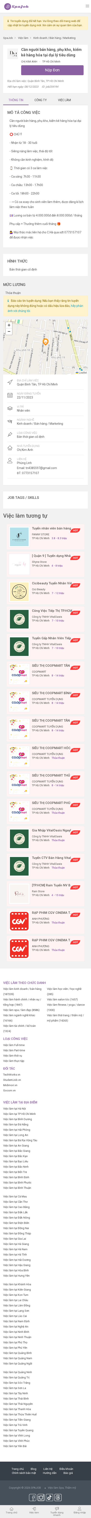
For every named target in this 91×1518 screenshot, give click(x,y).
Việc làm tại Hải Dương (17, 1259)
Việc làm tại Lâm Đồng (16, 1305)
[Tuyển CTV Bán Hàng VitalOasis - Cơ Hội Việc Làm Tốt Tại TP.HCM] (19, 866)
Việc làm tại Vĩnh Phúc (16, 1440)
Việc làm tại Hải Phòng (16, 1129)
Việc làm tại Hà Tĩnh (15, 1254)
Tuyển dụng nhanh (56, 1513)
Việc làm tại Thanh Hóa (17, 1409)
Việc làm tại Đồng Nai (16, 1228)
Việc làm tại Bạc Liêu (15, 1161)
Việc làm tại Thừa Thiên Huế (20, 1414)
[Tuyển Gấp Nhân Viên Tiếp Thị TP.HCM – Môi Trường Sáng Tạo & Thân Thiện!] (19, 646)
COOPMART (39, 671)
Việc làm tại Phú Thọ (15, 1342)
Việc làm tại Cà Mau (15, 1196)
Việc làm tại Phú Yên (15, 1347)
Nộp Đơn (52, 70)
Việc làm (34, 1512)
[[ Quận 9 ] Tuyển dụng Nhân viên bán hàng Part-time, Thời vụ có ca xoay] (19, 564)
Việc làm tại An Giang (16, 1145)
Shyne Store (39, 561)
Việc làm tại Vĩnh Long (16, 1435)
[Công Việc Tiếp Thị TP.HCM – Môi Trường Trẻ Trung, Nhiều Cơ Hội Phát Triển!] (19, 618)
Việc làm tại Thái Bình (16, 1398)
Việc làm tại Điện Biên (16, 1222)
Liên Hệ (47, 1468)
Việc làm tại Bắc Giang (16, 1150)
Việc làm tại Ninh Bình (16, 1331)
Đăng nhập (80, 1512)
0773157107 (30, 473)
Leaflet (82, 372)
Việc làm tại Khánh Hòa (17, 1284)
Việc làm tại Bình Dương (17, 1119)
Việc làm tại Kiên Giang (17, 1289)
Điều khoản (66, 1468)
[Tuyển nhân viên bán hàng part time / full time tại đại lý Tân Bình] (19, 536)
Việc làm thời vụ (12, 1055)
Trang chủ (18, 1468)
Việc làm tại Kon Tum (15, 1294)
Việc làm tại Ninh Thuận (17, 1337)
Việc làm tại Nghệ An (15, 1326)
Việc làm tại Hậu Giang (16, 1265)
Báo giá (68, 1472)
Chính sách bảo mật (24, 1472)
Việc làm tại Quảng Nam (17, 1358)
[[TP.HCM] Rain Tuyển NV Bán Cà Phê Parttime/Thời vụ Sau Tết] (19, 893)
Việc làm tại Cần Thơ (15, 1201)
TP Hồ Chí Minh (51, 61)
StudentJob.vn (12, 1079)
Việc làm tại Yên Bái (15, 1446)
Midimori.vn (10, 1085)
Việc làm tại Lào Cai (15, 1316)
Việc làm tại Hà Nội (14, 1108)
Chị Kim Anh (29, 61)
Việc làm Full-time (14, 1045)
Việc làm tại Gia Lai (14, 1238)
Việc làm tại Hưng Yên (16, 1275)
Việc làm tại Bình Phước (17, 1182)
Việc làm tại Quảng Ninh (17, 1372)
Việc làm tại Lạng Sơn (16, 1310)
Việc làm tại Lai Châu (15, 1300)
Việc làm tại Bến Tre (15, 1172)
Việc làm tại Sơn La (14, 1388)
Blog (33, 1468)
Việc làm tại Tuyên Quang (18, 1430)
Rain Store (38, 891)
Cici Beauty (38, 589)
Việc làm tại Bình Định (16, 1177)
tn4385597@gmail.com (41, 468)
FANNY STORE (40, 534)
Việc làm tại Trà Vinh (15, 1425)
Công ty (40, 100)
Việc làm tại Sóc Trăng (16, 1382)
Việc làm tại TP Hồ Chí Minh (19, 1113)
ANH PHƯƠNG (40, 918)
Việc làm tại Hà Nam (15, 1249)
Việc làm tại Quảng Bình (17, 1353)
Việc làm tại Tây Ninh (15, 1393)
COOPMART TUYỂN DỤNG (47, 699)
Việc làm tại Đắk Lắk (15, 1212)
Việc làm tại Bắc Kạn (15, 1156)
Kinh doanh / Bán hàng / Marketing (40, 423)
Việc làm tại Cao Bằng (16, 1207)
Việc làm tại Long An (15, 1135)
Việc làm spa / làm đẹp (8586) (21, 1010)
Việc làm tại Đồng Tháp (17, 1233)
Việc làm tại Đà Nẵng (15, 1124)
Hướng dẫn (50, 1472)
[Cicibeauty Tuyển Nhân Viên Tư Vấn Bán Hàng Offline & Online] (19, 591)
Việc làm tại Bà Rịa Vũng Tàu (20, 1140)
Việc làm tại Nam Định (16, 1321)
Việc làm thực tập (13, 1060)
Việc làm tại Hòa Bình (16, 1270)
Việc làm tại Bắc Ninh (16, 1166)
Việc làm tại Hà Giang (16, 1244)
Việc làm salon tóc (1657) (62, 999)
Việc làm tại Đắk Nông (16, 1217)
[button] (45, 342)
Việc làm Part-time (14, 1050)
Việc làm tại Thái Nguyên (18, 1403)
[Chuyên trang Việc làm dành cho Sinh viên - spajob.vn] (16, 6)
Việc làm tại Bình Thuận (17, 1187)
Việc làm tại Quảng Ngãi (17, 1363)
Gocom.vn (9, 1090)
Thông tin (15, 100)
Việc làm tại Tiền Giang (17, 1419)
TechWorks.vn (11, 1074)
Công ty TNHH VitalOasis (47, 616)
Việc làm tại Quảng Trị (16, 1377)
